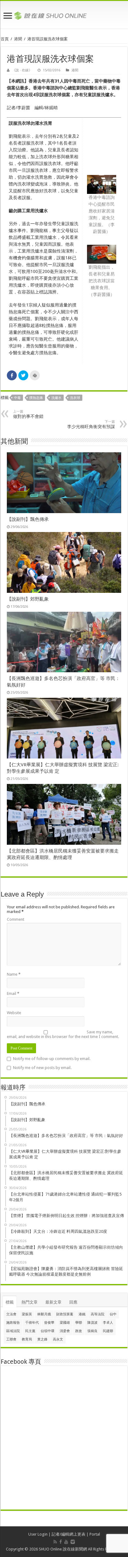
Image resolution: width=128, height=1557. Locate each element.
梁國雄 (65, 1323)
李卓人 (108, 1323)
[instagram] (72, 1542)
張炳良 (92, 1331)
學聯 (78, 1323)
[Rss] (55, 1542)
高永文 (58, 1339)
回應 (73, 1302)
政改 (78, 1331)
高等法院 (97, 1314)
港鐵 (82, 1314)
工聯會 (11, 1339)
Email (13, 993)
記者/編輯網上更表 (68, 1534)
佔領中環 (47, 1331)
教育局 (27, 1339)
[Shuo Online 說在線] (64, 14)
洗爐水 (56, 398)
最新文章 (53, 1302)
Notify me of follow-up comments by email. (51, 1058)
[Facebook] (60, 1542)
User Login (38, 1534)
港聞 (18, 39)
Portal (94, 1534)
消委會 (65, 1331)
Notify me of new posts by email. (42, 1067)
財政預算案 (64, 1314)
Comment (15, 919)
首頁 (5, 39)
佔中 (113, 1314)
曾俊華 (49, 1323)
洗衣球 (75, 398)
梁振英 (27, 1314)
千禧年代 (32, 1323)
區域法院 (13, 1331)
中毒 (17, 398)
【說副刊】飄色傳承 (28, 519)
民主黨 (30, 1331)
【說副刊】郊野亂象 (28, 599)
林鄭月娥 (44, 1314)
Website (14, 1012)
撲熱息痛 (36, 398)
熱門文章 (29, 1302)
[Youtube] (66, 1542)
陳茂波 (92, 1323)
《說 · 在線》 (22, 70)
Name (14, 974)
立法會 (11, 1314)
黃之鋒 (42, 1339)
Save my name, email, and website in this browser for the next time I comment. (63, 1034)
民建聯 (108, 1331)
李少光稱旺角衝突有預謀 (91, 424)
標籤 (10, 1302)
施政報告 (13, 1323)
